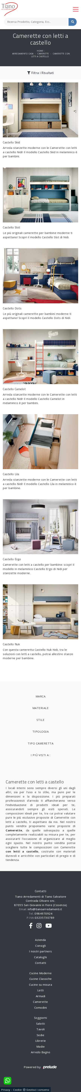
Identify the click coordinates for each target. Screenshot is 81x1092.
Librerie (40, 1041)
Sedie (40, 1035)
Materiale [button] (40, 708)
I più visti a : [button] (40, 755)
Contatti (40, 963)
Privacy (5, 1089)
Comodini (40, 1007)
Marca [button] (41, 696)
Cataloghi (40, 957)
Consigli (40, 945)
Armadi (40, 996)
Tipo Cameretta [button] (40, 743)
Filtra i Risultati (42, 73)
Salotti (40, 1023)
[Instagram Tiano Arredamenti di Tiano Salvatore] (39, 926)
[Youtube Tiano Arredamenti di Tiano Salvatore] (48, 926)
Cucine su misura (40, 984)
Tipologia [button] (40, 731)
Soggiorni (40, 1018)
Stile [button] (41, 720)
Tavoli (40, 1029)
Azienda (40, 940)
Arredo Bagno (40, 1052)
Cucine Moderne (40, 973)
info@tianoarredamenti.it (45, 909)
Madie (40, 1046)
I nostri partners (40, 951)
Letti (40, 990)
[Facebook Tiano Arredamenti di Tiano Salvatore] (31, 926)
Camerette (43, 53)
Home (40, 50)
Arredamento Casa (23, 53)
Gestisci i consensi (37, 1089)
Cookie (17, 1089)
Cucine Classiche (40, 979)
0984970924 (43, 913)
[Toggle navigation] (76, 9)
